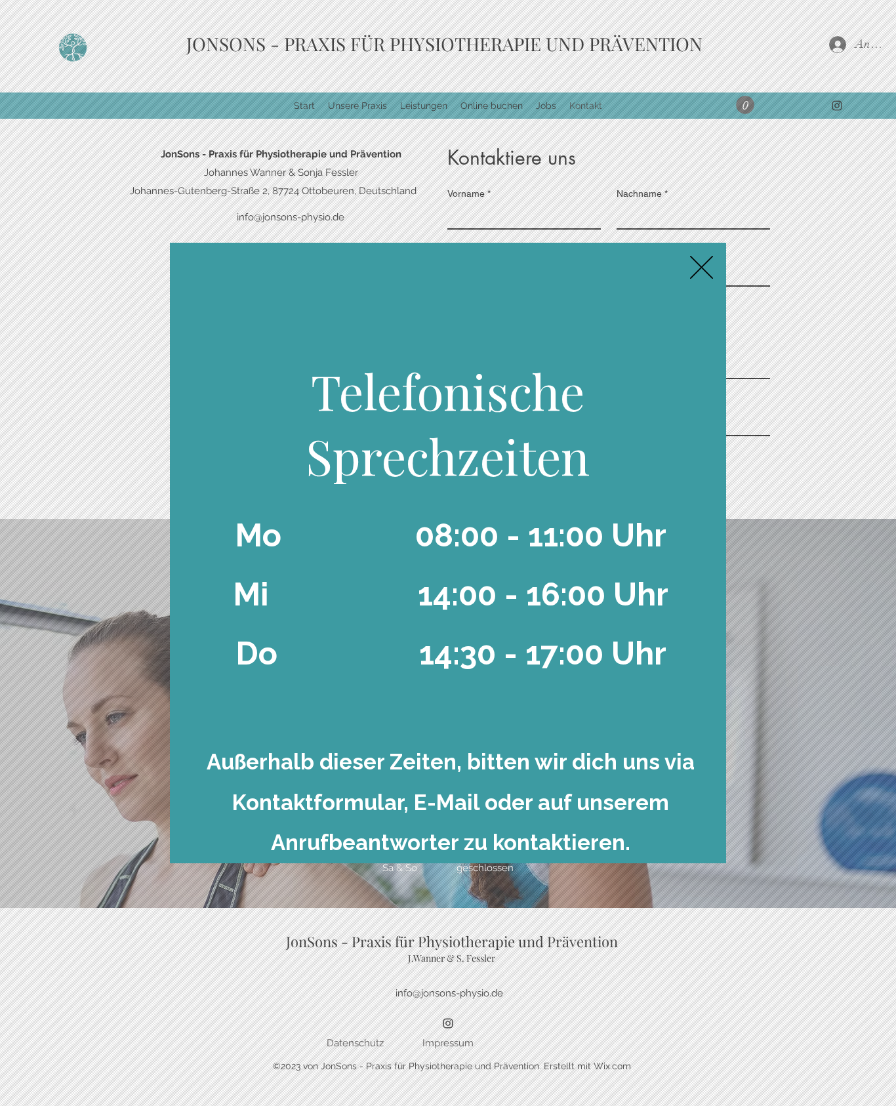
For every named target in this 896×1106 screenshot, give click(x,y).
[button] (701, 267)
